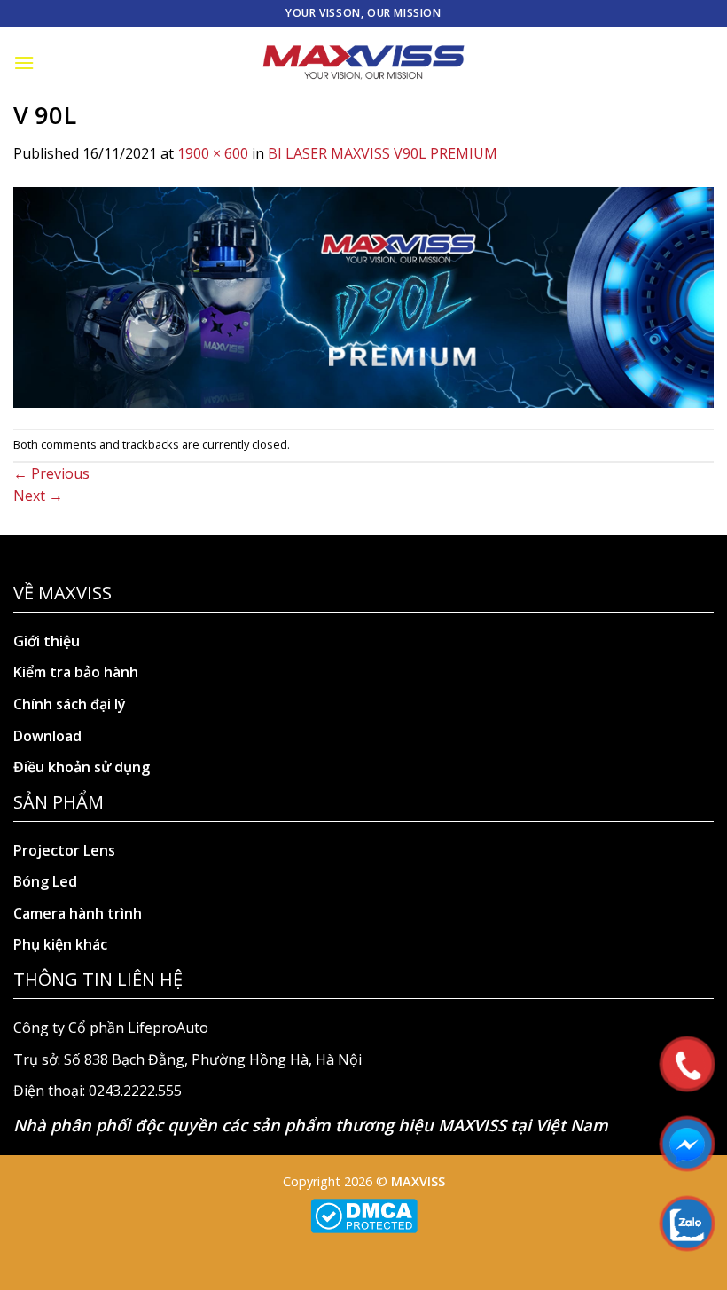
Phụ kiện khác (60, 944)
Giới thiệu (46, 641)
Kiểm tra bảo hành (75, 672)
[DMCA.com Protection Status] (364, 1214)
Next (38, 495)
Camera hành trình (77, 913)
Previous (51, 473)
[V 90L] (363, 296)
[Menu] (24, 62)
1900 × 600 (212, 153)
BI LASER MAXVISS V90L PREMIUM (382, 153)
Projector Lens (64, 850)
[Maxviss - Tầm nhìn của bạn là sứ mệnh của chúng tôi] (363, 62)
